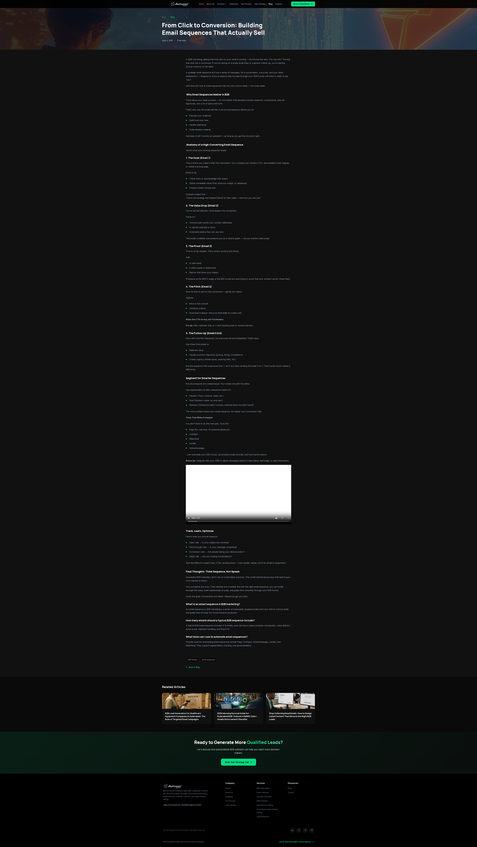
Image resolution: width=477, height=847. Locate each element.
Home (201, 4)
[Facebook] (305, 830)
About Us (210, 4)
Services (221, 4)
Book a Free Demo (302, 4)
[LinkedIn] (292, 830)
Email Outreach (263, 792)
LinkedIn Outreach (264, 797)
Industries (234, 4)
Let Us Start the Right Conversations (295, 842)
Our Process (246, 4)
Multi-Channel (262, 801)
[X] (299, 830)
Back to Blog (194, 667)
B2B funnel (192, 660)
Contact (278, 4)
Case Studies (260, 4)
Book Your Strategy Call (237, 762)
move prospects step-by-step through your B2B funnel (238, 76)
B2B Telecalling (263, 788)
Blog (270, 4)
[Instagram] (312, 830)
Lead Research (263, 816)
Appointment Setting (265, 805)
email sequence (208, 660)
